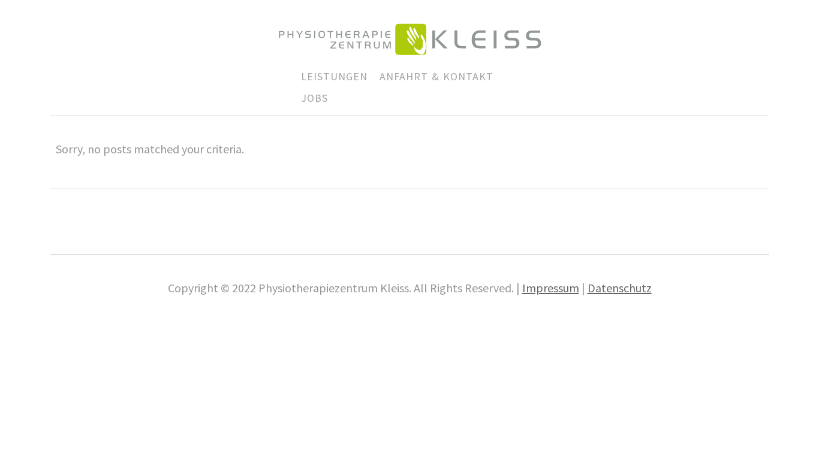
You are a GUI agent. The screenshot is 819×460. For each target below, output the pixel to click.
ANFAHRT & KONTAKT (436, 76)
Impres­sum (550, 287)
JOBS (314, 98)
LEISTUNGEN (334, 76)
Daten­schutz (620, 287)
